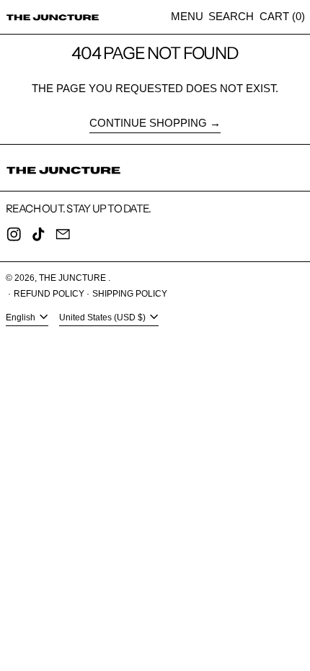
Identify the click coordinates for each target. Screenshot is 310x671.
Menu (187, 16)
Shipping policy (129, 294)
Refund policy (49, 294)
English (21, 317)
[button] (231, 17)
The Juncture (73, 278)
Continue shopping (148, 123)
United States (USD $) (103, 317)
